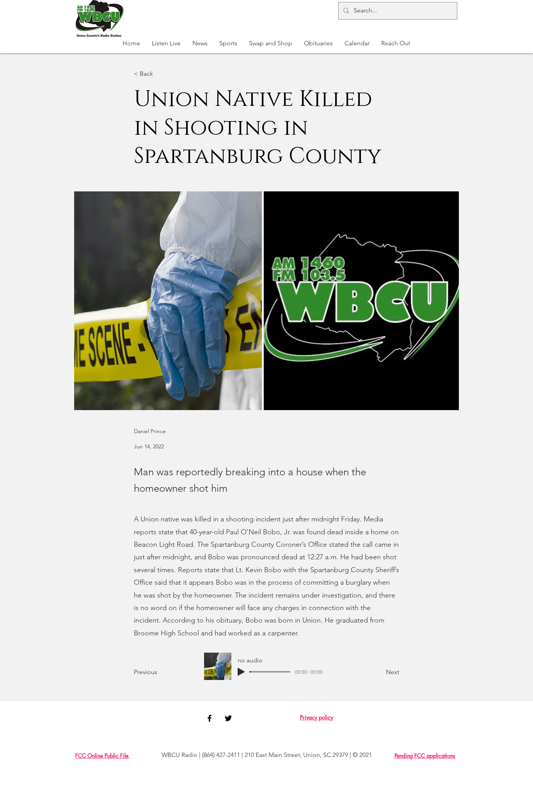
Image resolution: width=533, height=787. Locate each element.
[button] (228, 43)
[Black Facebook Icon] (209, 718)
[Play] (241, 672)
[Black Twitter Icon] (228, 718)
